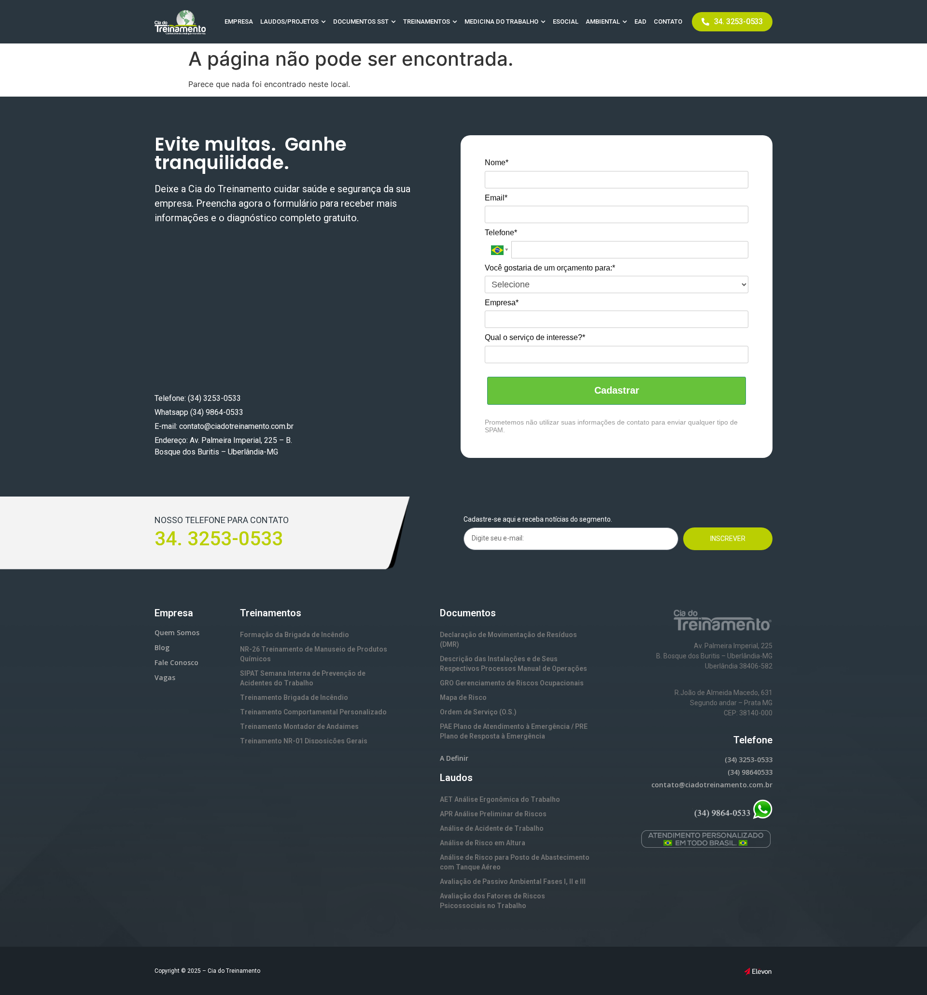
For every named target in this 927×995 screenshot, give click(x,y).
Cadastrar (616, 390)
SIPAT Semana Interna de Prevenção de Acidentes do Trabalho (302, 678)
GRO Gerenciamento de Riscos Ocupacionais (512, 683)
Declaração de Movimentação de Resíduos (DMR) (508, 639)
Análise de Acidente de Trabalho (492, 828)
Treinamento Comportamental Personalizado (313, 712)
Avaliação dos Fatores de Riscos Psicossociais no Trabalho (492, 901)
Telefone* (501, 232)
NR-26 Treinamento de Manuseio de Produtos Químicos (313, 654)
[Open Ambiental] (624, 22)
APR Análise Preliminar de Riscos (493, 814)
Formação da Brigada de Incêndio (294, 635)
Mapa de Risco (463, 697)
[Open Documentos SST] (393, 22)
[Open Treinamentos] (454, 22)
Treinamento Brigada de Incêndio (294, 697)
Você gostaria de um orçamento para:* (550, 268)
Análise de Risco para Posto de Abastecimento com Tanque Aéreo (515, 862)
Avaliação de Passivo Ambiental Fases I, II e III (513, 881)
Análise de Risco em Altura (482, 843)
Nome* (496, 162)
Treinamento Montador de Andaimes (299, 726)
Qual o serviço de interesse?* (535, 337)
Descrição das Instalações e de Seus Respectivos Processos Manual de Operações (513, 663)
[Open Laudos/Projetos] (323, 22)
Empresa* (502, 302)
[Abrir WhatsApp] (902, 970)
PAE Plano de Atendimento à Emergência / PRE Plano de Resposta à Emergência (514, 731)
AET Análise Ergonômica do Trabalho (500, 799)
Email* (496, 198)
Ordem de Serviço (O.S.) (478, 712)
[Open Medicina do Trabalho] (543, 22)
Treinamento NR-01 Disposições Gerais (303, 741)
